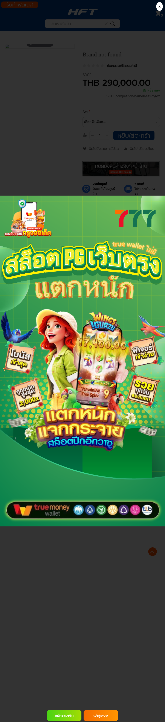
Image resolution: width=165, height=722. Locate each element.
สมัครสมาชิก (64, 715)
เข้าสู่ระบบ (100, 715)
